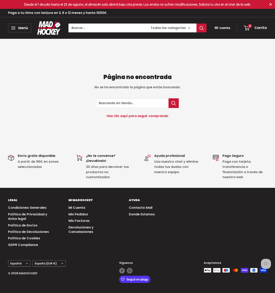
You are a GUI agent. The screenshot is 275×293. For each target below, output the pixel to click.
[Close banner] (270, 4)
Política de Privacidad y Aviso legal (27, 216)
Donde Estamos (142, 214)
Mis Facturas (79, 220)
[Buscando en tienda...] (174, 103)
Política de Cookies (24, 238)
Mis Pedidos (78, 214)
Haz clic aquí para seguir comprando (137, 116)
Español (16, 263)
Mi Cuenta (76, 207)
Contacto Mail (140, 207)
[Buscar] (201, 28)
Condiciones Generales (27, 207)
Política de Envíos (22, 225)
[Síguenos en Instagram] (129, 270)
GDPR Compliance (23, 245)
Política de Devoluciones (28, 231)
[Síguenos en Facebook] (122, 270)
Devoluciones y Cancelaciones (81, 229)
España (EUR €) (46, 263)
